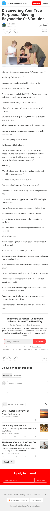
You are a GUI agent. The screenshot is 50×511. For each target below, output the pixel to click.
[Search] (45, 404)
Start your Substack (19, 500)
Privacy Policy (42, 349)
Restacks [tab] (17, 375)
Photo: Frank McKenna (11, 414)
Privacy (22, 494)
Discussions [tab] (19, 404)
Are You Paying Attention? (15, 425)
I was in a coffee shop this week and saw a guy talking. (19, 429)
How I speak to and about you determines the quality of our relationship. (18, 449)
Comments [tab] (7, 375)
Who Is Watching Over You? (15, 411)
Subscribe (36, 3)
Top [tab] (4, 404)
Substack (13, 506)
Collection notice (39, 494)
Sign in (45, 3)
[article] (25, 415)
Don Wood (11, 24)
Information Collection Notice (24, 349)
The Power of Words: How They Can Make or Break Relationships (19, 443)
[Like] (4, 31)
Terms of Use (36, 347)
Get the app (36, 500)
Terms (29, 494)
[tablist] (12, 375)
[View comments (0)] (9, 31)
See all (6, 462)
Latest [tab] (10, 404)
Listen (45, 25)
